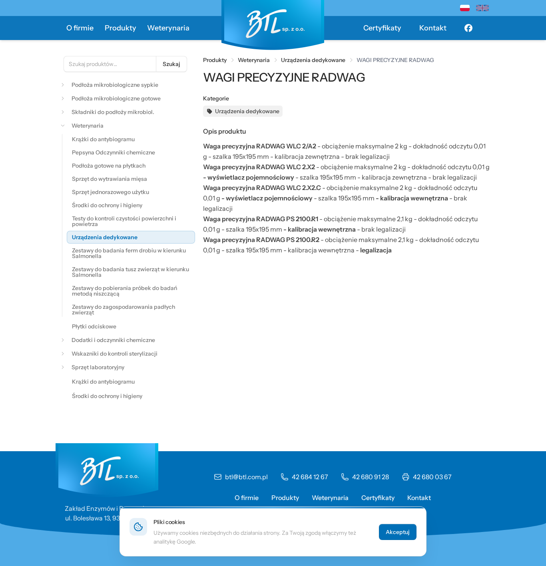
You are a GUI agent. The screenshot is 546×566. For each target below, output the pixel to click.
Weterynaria (168, 28)
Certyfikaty (382, 28)
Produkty (120, 28)
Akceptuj (398, 532)
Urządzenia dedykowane (313, 60)
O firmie (80, 28)
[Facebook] (468, 28)
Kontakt (432, 28)
